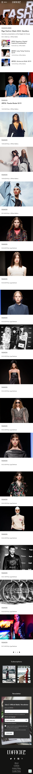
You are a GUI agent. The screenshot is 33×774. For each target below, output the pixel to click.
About (16, 763)
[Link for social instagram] (18, 759)
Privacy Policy (16, 768)
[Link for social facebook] (14, 759)
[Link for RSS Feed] (22, 759)
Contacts (16, 766)
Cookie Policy (16, 771)
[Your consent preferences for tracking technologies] (30, 771)
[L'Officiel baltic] (16, 2)
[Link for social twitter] (11, 759)
